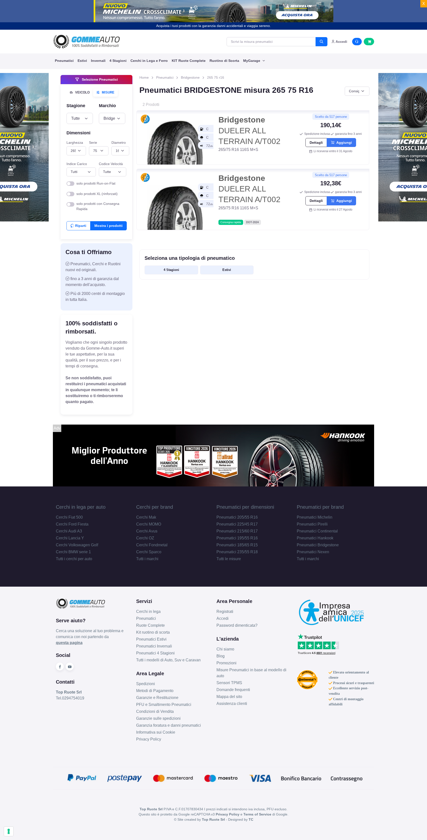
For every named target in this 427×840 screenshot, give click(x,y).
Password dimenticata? (236, 625)
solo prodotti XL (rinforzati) (97, 194)
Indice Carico (76, 164)
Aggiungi (343, 142)
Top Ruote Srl (213, 819)
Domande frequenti (233, 690)
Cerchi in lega (148, 611)
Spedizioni (145, 684)
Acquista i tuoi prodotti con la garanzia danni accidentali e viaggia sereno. (213, 26)
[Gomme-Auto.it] (86, 41)
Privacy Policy (148, 739)
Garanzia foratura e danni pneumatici (168, 725)
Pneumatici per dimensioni (245, 507)
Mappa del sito (229, 697)
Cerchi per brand (154, 507)
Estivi (82, 61)
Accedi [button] (341, 42)
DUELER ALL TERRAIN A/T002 (249, 130)
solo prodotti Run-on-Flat (95, 183)
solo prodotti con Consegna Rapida (97, 206)
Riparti (80, 226)
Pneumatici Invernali (154, 646)
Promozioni (226, 663)
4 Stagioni (118, 61)
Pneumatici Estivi (151, 639)
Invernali (98, 61)
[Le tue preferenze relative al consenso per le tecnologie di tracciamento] (8, 831)
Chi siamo (225, 649)
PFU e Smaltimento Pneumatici (163, 704)
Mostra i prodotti (108, 226)
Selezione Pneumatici (99, 79)
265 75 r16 (215, 77)
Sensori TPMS (229, 683)
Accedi (222, 618)
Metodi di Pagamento (154, 691)
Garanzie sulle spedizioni (158, 718)
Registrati (224, 611)
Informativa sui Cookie (155, 732)
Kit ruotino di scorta (153, 632)
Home (144, 77)
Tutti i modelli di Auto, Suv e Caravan (168, 660)
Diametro (118, 142)
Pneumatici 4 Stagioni (155, 653)
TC (251, 819)
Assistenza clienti (231, 703)
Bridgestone (190, 77)
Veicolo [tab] (82, 92)
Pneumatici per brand (320, 507)
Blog (220, 656)
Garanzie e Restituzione (157, 698)
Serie (93, 142)
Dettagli (316, 142)
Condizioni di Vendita (155, 711)
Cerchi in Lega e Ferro (149, 61)
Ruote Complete (150, 625)
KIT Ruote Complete (189, 61)
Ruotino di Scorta (224, 61)
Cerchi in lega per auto (81, 507)
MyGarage (252, 61)
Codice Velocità (111, 164)
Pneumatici (64, 61)
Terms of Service (257, 814)
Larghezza (74, 142)
